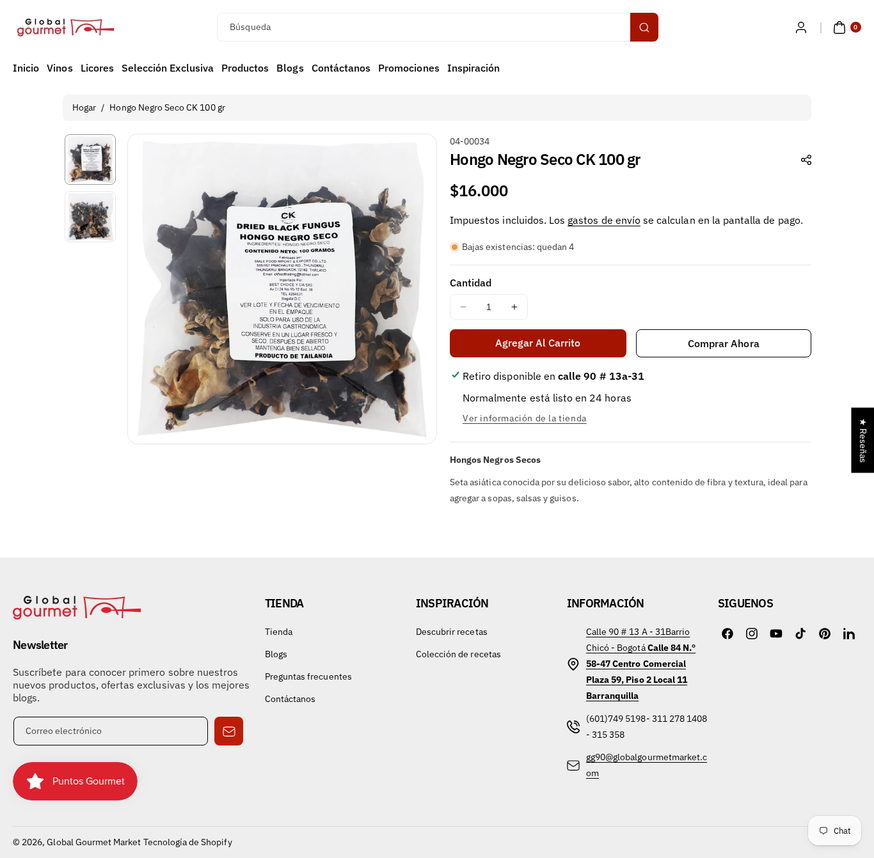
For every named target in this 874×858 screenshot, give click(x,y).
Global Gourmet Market (94, 842)
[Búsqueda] (644, 27)
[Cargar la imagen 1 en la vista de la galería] (90, 159)
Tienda (278, 631)
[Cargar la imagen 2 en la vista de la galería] (90, 216)
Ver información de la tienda (525, 418)
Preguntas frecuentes (308, 676)
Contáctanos (290, 699)
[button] (845, 27)
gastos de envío (604, 220)
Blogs (276, 654)
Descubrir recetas (452, 631)
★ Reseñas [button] (863, 440)
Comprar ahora (723, 343)
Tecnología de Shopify (187, 842)
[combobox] (436, 27)
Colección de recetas (458, 654)
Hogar (84, 107)
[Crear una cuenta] (801, 27)
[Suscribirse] (228, 731)
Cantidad (470, 282)
